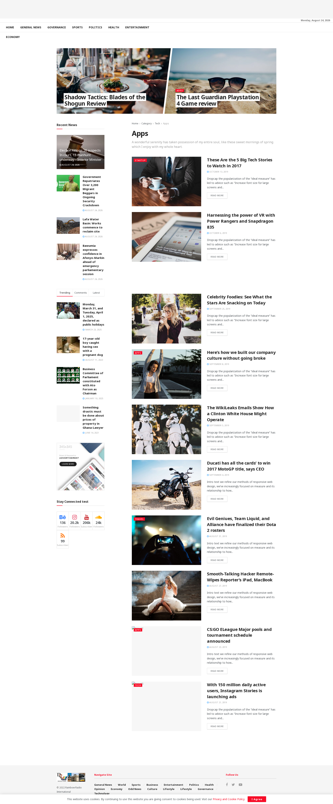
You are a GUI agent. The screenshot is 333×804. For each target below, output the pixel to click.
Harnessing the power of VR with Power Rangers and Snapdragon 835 (241, 221)
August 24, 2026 (70, 164)
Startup (140, 160)
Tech (157, 123)
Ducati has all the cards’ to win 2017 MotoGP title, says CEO (239, 466)
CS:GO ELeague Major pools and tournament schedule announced (239, 635)
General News (30, 27)
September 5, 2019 (219, 425)
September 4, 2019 (219, 474)
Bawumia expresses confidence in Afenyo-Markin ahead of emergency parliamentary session (93, 260)
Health (113, 27)
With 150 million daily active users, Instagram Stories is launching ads (236, 690)
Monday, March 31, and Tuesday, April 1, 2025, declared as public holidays (93, 314)
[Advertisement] (166, 8)
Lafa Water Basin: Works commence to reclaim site (93, 225)
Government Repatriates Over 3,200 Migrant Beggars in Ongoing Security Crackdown (92, 191)
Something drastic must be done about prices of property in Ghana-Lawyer (93, 417)
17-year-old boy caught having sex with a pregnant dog (93, 347)
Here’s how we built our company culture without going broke (241, 355)
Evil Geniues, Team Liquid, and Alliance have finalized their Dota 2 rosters (241, 524)
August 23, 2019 (218, 647)
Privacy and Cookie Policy (228, 799)
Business (152, 784)
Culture (152, 789)
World (122, 784)
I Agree (256, 799)
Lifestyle (168, 789)
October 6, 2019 (218, 233)
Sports (77, 27)
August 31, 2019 (218, 536)
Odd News (134, 789)
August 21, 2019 (218, 702)
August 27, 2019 (218, 585)
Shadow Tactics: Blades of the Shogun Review (105, 100)
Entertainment (137, 27)
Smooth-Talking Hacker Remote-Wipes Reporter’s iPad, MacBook (240, 577)
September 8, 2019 (219, 364)
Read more (217, 195)
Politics (95, 27)
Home (10, 27)
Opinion (99, 789)
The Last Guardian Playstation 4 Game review (217, 100)
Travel (139, 519)
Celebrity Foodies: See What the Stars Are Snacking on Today (239, 300)
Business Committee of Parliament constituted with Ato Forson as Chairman (93, 381)
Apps (180, 90)
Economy (13, 37)
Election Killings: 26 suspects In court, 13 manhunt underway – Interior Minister (80, 155)
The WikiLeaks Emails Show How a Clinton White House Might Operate (240, 413)
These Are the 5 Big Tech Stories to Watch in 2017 (239, 162)
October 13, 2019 (218, 171)
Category (146, 123)
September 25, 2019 (219, 308)
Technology (101, 793)
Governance (56, 27)
